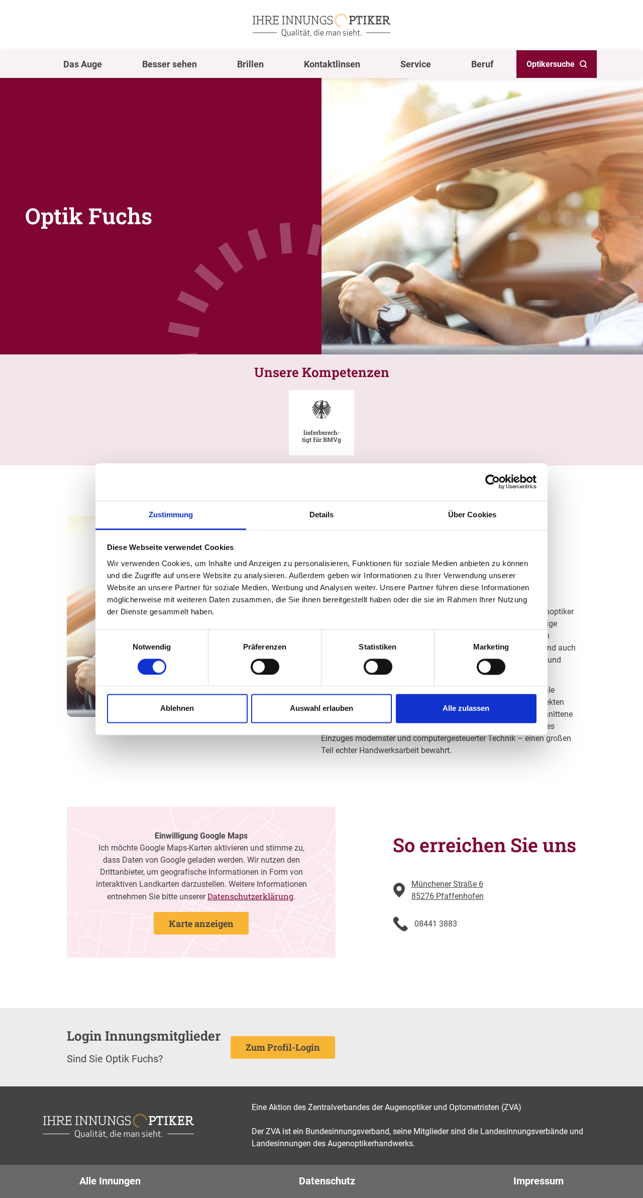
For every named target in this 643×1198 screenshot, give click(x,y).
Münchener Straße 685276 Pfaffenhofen (447, 890)
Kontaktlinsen (332, 64)
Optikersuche (550, 64)
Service (415, 64)
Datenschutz (327, 1181)
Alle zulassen (466, 708)
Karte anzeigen (201, 923)
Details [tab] (321, 514)
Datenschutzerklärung (250, 896)
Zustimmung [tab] (171, 514)
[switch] (265, 667)
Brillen (250, 64)
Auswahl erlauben (321, 708)
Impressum (538, 1181)
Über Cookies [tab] (472, 514)
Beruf (482, 64)
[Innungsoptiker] (321, 25)
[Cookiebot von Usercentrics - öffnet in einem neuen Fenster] (493, 481)
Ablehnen (177, 708)
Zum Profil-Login (283, 1047)
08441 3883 (435, 924)
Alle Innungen (110, 1181)
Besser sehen (169, 64)
